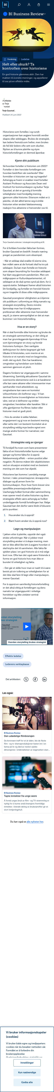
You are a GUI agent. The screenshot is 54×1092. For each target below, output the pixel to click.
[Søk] (19, 4)
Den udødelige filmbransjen (19, 736)
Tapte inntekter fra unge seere (20, 796)
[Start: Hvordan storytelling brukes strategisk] (27, 626)
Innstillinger (27, 1063)
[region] (27, 1059)
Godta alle (27, 1082)
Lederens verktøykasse (17, 664)
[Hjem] (5, 4)
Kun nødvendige (27, 1072)
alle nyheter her (35, 821)
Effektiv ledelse (13, 656)
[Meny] (48, 4)
